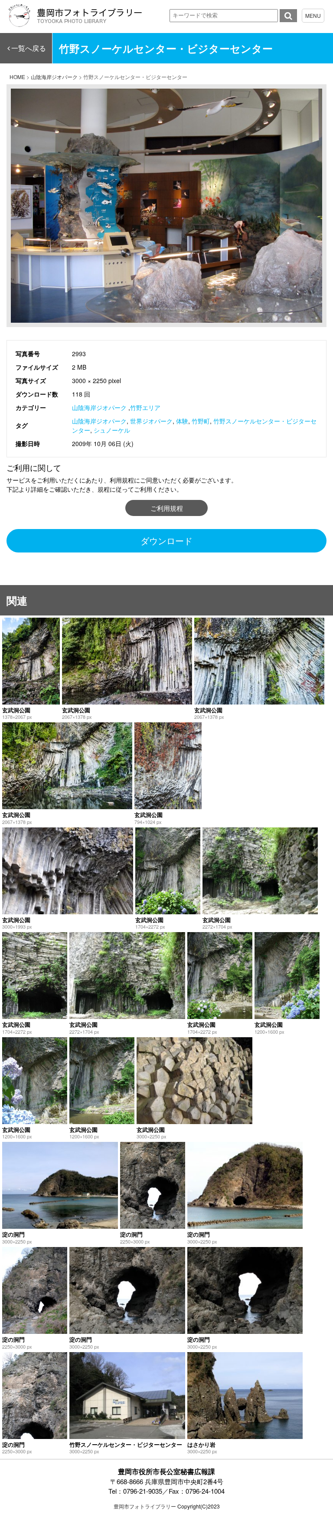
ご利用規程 (166, 508)
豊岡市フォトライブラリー (145, 1506)
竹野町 (201, 421)
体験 (182, 421)
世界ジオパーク (151, 421)
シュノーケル (112, 430)
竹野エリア (145, 407)
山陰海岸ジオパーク (99, 407)
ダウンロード (166, 540)
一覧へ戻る (28, 48)
